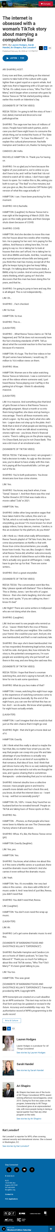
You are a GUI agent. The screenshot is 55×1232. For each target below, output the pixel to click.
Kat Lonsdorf (29, 47)
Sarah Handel (25, 1064)
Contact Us (9, 1194)
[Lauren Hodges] (8, 1043)
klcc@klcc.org (10, 1190)
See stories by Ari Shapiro (29, 1118)
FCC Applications (11, 1199)
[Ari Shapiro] (8, 1089)
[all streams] (51, 1229)
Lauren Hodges (19, 45)
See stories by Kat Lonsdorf (16, 1146)
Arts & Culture (11, 1021)
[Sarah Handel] (8, 1068)
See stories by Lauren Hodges (31, 1052)
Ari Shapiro (16, 47)
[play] (4, 1229)
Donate (46, 4)
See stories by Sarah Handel (30, 1070)
